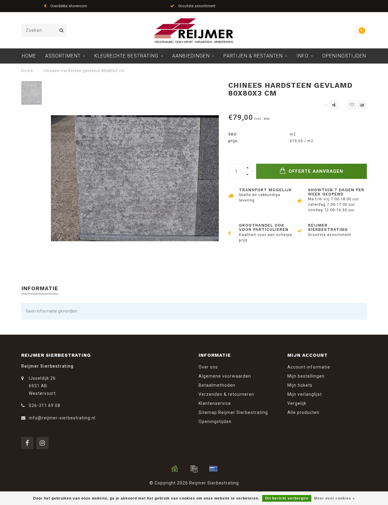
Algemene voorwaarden (225, 376)
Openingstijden (344, 56)
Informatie (40, 288)
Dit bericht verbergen (286, 498)
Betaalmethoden (217, 385)
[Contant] (174, 468)
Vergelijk (296, 403)
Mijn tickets (300, 385)
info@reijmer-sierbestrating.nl (62, 417)
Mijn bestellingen (306, 376)
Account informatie (308, 367)
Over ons (208, 367)
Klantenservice (215, 403)
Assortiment (63, 56)
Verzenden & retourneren (226, 394)
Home (29, 56)
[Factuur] (194, 468)
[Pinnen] (213, 468)
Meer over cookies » (334, 498)
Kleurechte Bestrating (126, 56)
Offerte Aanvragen (315, 171)
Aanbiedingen (191, 56)
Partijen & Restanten (253, 56)
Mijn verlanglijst (304, 394)
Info (302, 56)
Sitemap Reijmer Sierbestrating (233, 412)
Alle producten (303, 412)
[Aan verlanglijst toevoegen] (351, 105)
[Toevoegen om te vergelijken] (362, 105)
